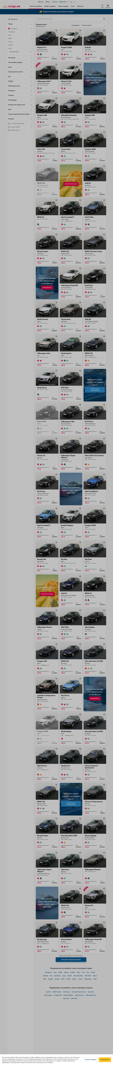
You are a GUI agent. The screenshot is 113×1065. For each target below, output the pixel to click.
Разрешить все (105, 1059)
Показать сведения (90, 1059)
